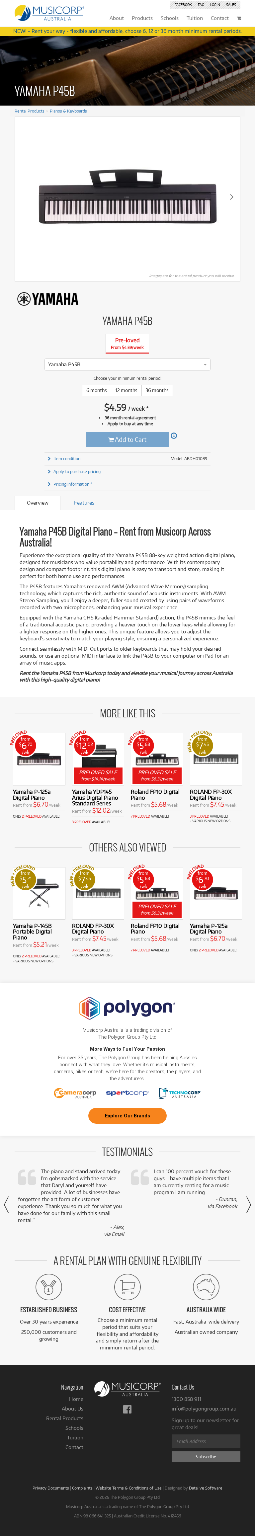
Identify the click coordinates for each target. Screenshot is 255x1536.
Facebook (183, 5)
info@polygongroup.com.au (204, 1409)
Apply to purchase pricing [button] (77, 471)
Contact (74, 1447)
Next (232, 197)
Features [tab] (84, 503)
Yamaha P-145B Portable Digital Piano (32, 931)
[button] (6, 1204)
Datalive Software (205, 1488)
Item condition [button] (66, 458)
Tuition (75, 1437)
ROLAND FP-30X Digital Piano (211, 794)
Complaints (82, 1488)
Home (76, 1399)
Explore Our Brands (127, 1116)
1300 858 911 (186, 1399)
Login (215, 5)
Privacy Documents (51, 1488)
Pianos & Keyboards (68, 111)
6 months (96, 390)
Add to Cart (130, 439)
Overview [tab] (37, 503)
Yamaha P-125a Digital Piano (32, 794)
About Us (72, 1409)
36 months (157, 390)
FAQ (201, 5)
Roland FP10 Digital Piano (155, 794)
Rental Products (29, 111)
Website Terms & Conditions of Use (129, 1488)
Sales (231, 5)
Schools (74, 1428)
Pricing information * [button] (72, 484)
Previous (23, 197)
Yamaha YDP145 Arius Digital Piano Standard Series (95, 797)
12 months (126, 390)
